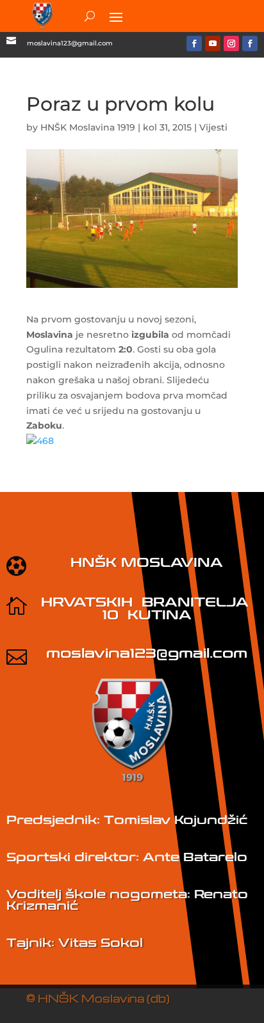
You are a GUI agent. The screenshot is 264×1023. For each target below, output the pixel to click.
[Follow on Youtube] (212, 43)
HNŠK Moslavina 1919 (87, 127)
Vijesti (213, 127)
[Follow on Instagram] (231, 43)
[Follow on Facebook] (194, 43)
